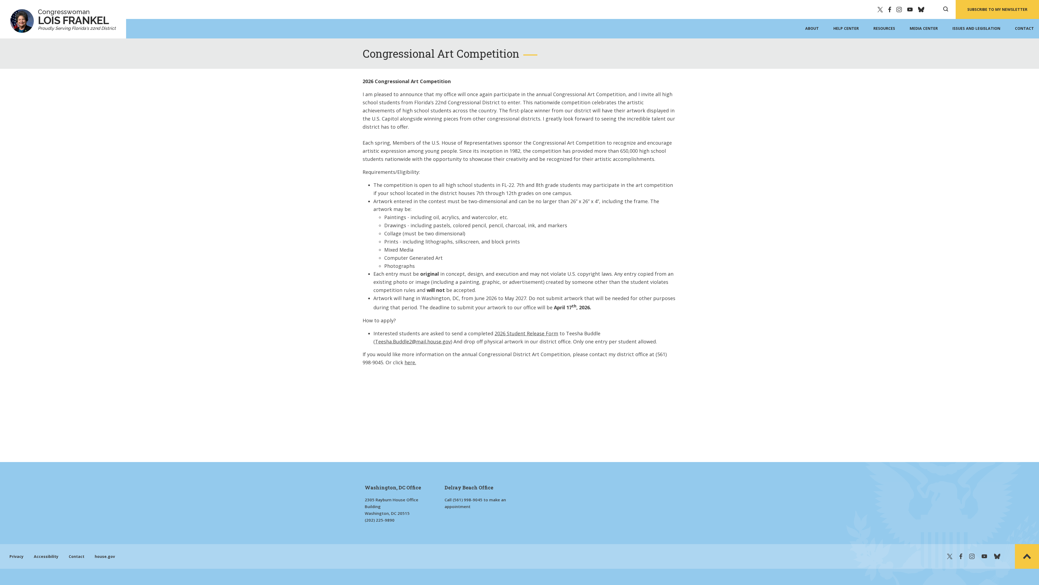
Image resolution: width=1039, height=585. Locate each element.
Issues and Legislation (976, 28)
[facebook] (889, 9)
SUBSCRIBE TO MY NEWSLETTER (997, 9)
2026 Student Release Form (526, 333)
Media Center (924, 28)
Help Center (846, 28)
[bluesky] (921, 9)
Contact (1024, 28)
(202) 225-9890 (379, 520)
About (812, 28)
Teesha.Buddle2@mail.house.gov (413, 341)
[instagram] (899, 9)
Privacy (16, 556)
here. (410, 362)
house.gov (105, 556)
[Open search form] (945, 9)
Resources (884, 28)
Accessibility (46, 556)
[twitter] (880, 9)
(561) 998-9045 (467, 499)
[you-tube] (910, 9)
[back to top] (1027, 556)
